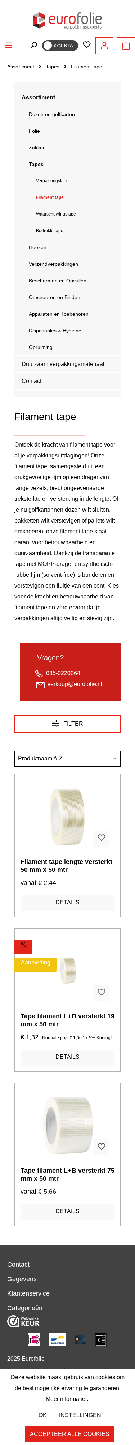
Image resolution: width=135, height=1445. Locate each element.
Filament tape (50, 197)
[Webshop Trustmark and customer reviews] (23, 1321)
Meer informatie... (68, 1399)
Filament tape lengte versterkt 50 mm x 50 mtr (66, 865)
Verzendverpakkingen (53, 264)
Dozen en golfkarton (52, 114)
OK (43, 1415)
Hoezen (37, 247)
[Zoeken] (33, 45)
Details (67, 902)
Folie (34, 131)
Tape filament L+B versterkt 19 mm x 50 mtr (67, 1020)
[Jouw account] (104, 46)
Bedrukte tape (49, 230)
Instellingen (80, 1415)
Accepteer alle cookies (69, 1434)
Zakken (37, 147)
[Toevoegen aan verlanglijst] (101, 839)
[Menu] (8, 45)
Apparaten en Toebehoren (59, 314)
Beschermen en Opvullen (57, 281)
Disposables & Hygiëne (55, 330)
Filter (72, 724)
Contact (31, 381)
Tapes (36, 164)
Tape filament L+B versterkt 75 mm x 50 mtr (67, 1174)
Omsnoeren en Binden (54, 297)
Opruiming (41, 347)
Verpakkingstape (52, 180)
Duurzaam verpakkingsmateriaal (63, 364)
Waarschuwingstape (56, 214)
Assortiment (38, 97)
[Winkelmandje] (126, 46)
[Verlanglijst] (86, 45)
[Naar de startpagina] (67, 20)
